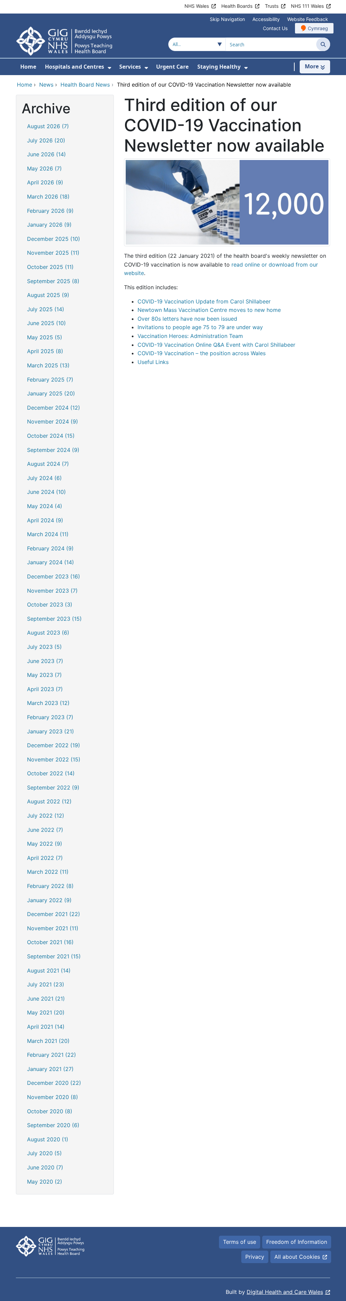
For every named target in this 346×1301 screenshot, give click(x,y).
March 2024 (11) (48, 534)
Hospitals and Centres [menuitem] (74, 66)
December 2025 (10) (53, 238)
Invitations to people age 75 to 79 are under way (200, 327)
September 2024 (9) (53, 450)
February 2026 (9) (50, 210)
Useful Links (153, 362)
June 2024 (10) (46, 491)
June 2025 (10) (46, 323)
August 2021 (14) (49, 970)
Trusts (271, 6)
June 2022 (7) (45, 829)
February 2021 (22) (51, 1054)
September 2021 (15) (54, 956)
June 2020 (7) (45, 1167)
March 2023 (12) (48, 703)
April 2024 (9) (45, 520)
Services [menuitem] (130, 66)
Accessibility (266, 19)
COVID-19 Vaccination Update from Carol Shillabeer (204, 301)
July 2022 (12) (45, 815)
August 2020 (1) (47, 1139)
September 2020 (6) (53, 1125)
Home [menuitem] (28, 66)
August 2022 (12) (49, 801)
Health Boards (236, 6)
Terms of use (239, 1241)
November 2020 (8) (52, 1097)
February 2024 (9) (50, 548)
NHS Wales (196, 6)
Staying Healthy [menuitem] (219, 66)
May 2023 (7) (44, 674)
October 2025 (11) (50, 267)
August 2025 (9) (48, 295)
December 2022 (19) (53, 745)
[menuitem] (109, 68)
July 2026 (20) (46, 140)
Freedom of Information (296, 1241)
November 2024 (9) (52, 421)
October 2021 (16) (50, 942)
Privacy (254, 1256)
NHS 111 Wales (307, 6)
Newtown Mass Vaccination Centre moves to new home (209, 309)
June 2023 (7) (45, 661)
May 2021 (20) (46, 1012)
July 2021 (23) (45, 984)
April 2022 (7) (45, 857)
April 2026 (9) (45, 182)
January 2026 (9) (49, 224)
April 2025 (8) (45, 351)
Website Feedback (307, 19)
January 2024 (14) (50, 562)
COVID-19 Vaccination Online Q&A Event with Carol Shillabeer (216, 344)
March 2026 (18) (48, 196)
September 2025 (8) (53, 281)
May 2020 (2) (44, 1181)
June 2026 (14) (46, 154)
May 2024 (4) (44, 506)
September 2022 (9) (53, 787)
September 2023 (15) (54, 618)
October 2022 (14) (51, 773)
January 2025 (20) (51, 393)
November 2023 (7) (52, 590)
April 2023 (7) (45, 689)
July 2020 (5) (44, 1153)
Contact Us (275, 28)
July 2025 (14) (45, 309)
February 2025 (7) (50, 379)
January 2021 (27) (50, 1069)
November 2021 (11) (52, 928)
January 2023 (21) (50, 731)
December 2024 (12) (53, 407)
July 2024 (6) (44, 478)
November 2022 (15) (53, 759)
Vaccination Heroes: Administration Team (190, 336)
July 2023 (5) (44, 646)
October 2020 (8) (49, 1111)
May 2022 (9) (44, 843)
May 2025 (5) (44, 337)
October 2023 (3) (49, 604)
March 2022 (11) (48, 871)
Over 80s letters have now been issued (187, 318)
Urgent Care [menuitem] (172, 66)
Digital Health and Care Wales (285, 1291)
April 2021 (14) (46, 1026)
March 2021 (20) (48, 1040)
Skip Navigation (227, 19)
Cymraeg (318, 28)
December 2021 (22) (53, 914)
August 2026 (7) (48, 126)
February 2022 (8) (50, 886)
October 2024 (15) (51, 435)
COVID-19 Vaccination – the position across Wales (202, 353)
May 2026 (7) (44, 168)
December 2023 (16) (53, 576)
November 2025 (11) (53, 252)
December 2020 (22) (54, 1082)
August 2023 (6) (48, 632)
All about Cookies (297, 1256)
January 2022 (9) (49, 900)
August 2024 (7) (48, 463)
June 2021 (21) (46, 998)
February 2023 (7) (50, 717)
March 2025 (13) (48, 365)
